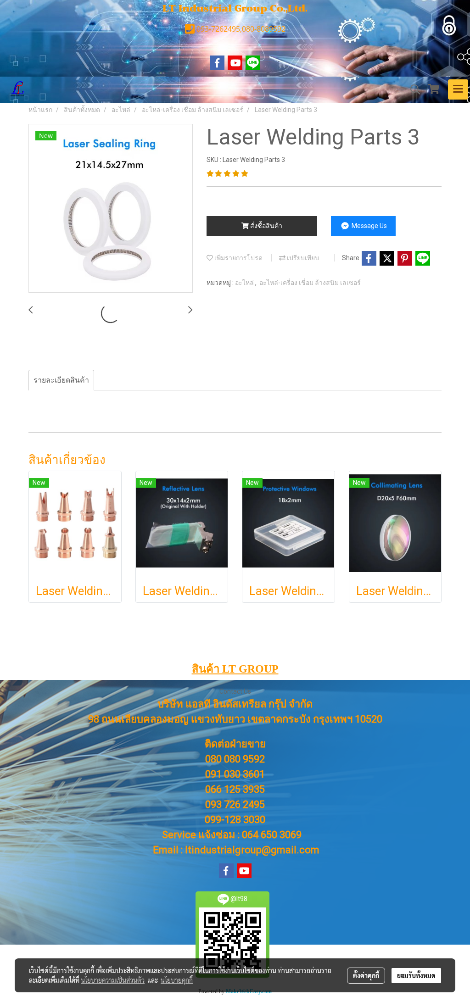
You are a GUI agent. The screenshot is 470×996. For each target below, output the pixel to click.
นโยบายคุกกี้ (177, 980)
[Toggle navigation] (458, 89)
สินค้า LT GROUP (235, 669)
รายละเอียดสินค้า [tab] (61, 380)
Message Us (368, 225)
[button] (412, 89)
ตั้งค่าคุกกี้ (366, 975)
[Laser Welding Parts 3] (110, 208)
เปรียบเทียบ (302, 258)
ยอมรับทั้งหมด (416, 975)
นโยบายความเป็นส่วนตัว (113, 980)
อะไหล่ (245, 282)
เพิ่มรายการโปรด (238, 258)
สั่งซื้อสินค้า (265, 225)
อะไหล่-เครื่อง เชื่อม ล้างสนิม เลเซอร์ (310, 282)
